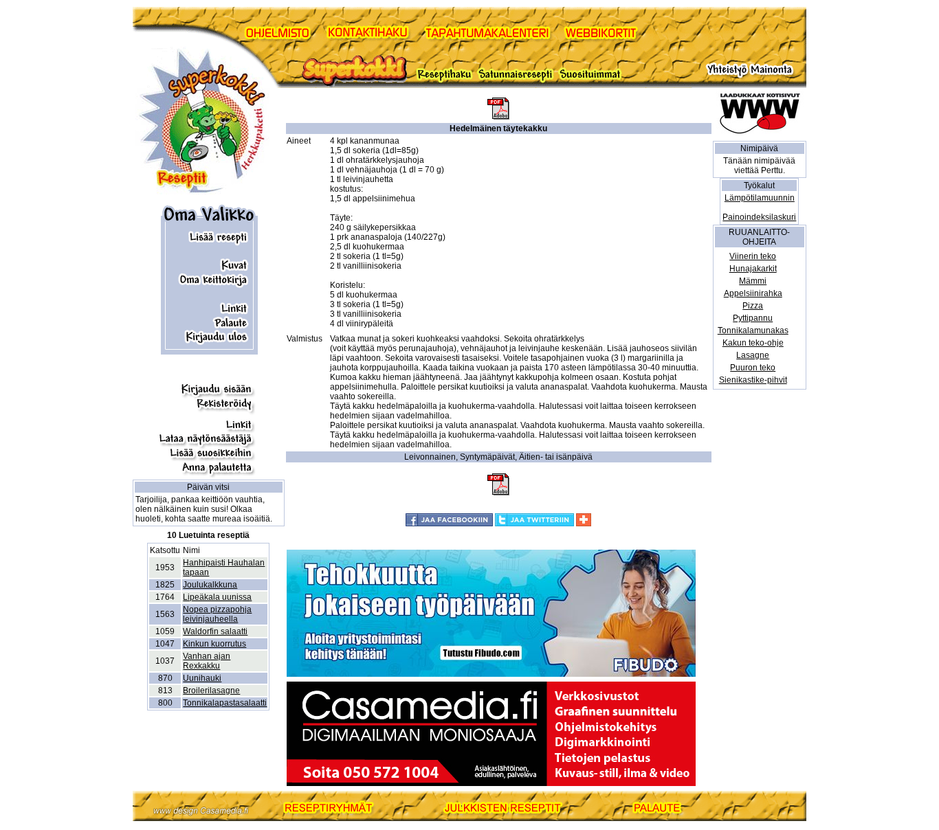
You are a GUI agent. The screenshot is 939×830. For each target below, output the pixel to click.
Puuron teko (752, 367)
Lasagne (752, 355)
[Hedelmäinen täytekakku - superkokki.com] (498, 117)
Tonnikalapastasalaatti (225, 703)
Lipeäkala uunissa (217, 597)
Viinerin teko (752, 256)
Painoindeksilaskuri (759, 217)
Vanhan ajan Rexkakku (206, 661)
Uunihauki (202, 678)
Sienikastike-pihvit (753, 380)
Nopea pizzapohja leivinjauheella (217, 614)
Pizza (752, 306)
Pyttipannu (753, 318)
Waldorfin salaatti (215, 631)
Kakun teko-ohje (753, 343)
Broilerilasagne (211, 690)
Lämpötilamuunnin (760, 198)
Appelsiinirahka (753, 293)
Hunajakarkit (753, 268)
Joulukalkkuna (210, 585)
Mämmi (752, 281)
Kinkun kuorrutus (214, 644)
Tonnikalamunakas (753, 330)
